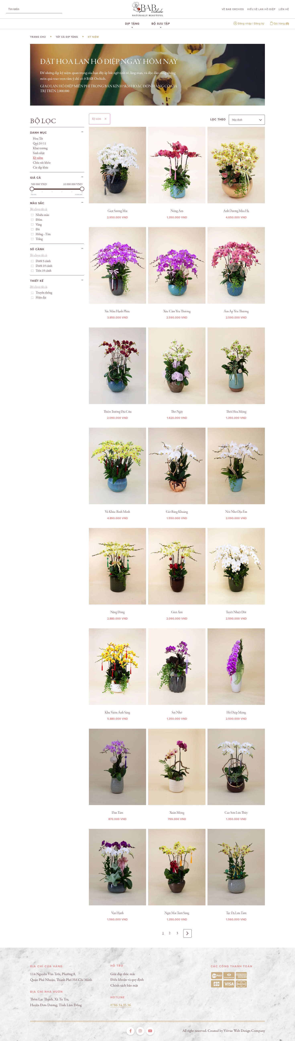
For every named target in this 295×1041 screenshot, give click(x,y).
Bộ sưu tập (161, 23)
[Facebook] (130, 1031)
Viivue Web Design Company (244, 1030)
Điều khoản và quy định (127, 979)
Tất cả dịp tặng (67, 36)
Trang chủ (38, 36)
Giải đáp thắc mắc (122, 974)
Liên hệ (284, 9)
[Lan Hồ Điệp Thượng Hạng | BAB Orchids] (147, 9)
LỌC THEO (218, 119)
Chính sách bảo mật (124, 985)
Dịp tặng (132, 23)
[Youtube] (150, 1031)
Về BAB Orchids (233, 9)
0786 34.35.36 (120, 1005)
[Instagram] (140, 1031)
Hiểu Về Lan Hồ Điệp (261, 9)
